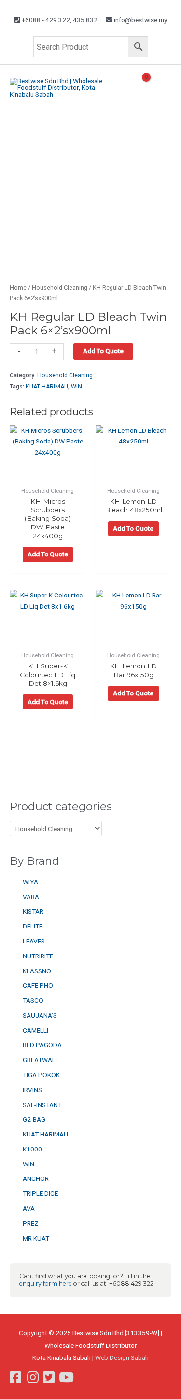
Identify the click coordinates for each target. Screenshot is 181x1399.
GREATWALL (41, 1060)
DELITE (32, 926)
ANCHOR (36, 1178)
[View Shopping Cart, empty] (142, 87)
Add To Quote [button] (48, 554)
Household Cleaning (59, 287)
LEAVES (34, 941)
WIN (28, 1164)
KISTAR (33, 911)
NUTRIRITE (38, 956)
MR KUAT (36, 1238)
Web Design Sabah (122, 1357)
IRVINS (32, 1090)
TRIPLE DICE (40, 1193)
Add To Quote (103, 351)
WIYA (30, 882)
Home (18, 287)
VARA (31, 896)
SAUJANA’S (40, 1015)
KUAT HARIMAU (45, 1134)
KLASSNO (37, 971)
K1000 (32, 1149)
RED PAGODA (42, 1045)
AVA (29, 1208)
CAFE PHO (38, 985)
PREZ (31, 1223)
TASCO (33, 1000)
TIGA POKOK (41, 1075)
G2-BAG (34, 1119)
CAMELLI (35, 1030)
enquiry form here (45, 1283)
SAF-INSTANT (42, 1104)
